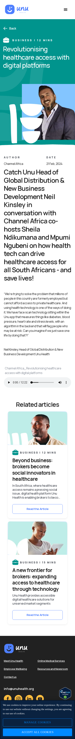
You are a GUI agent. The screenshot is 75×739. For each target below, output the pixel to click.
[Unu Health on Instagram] (18, 699)
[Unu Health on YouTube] (40, 699)
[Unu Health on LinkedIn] (29, 699)
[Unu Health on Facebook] (8, 699)
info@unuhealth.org (19, 688)
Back (12, 28)
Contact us (10, 677)
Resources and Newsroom (53, 669)
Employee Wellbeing (15, 669)
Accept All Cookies (38, 732)
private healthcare (48, 303)
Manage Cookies (37, 722)
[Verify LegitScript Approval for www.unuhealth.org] (65, 693)
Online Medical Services (51, 661)
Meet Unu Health (13, 661)
